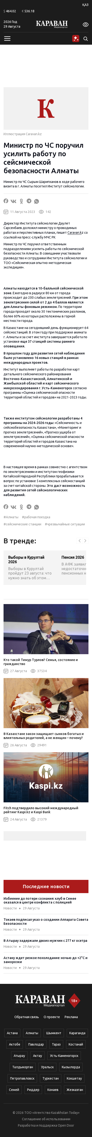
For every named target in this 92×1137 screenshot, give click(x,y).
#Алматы (11, 517)
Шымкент (53, 1033)
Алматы (32, 1033)
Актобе (14, 1044)
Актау (37, 1056)
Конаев (53, 1090)
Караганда (77, 1033)
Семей (14, 1090)
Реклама (71, 1017)
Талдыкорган (22, 1067)
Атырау (19, 1056)
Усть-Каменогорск (64, 1056)
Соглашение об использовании (46, 1119)
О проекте (52, 1017)
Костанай (76, 1044)
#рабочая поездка (36, 517)
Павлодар (36, 1044)
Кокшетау (74, 1078)
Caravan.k (74, 232)
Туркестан (50, 1078)
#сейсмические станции (22, 524)
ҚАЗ (85, 5)
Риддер (33, 1090)
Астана (12, 1033)
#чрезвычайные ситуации (65, 524)
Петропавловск (22, 1078)
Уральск (47, 1067)
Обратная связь (26, 1017)
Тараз (56, 1044)
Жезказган (75, 1090)
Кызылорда (71, 1067)
